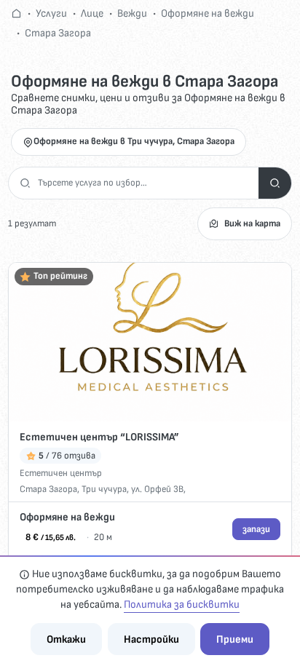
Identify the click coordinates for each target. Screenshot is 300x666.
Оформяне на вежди (207, 13)
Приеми (234, 639)
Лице (92, 13)
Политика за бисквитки (182, 604)
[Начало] (16, 13)
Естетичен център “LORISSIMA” (99, 437)
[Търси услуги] (274, 183)
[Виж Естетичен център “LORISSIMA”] (150, 342)
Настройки (151, 639)
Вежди (132, 13)
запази (256, 529)
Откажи (66, 639)
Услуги (51, 13)
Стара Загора (58, 33)
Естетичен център (61, 473)
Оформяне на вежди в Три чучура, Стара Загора (133, 141)
